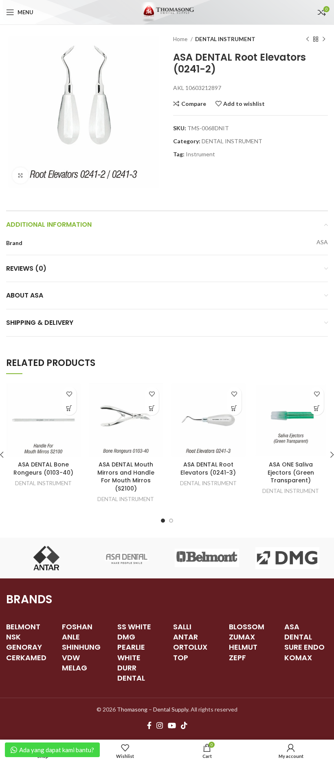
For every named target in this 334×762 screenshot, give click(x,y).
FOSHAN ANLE (77, 632)
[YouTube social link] (171, 725)
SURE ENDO (304, 647)
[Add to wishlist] (69, 394)
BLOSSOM (246, 627)
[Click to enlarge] (20, 175)
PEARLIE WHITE (131, 652)
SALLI (182, 627)
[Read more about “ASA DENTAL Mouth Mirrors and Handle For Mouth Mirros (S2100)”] (152, 408)
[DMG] (287, 558)
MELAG (74, 668)
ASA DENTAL (298, 632)
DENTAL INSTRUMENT (225, 39)
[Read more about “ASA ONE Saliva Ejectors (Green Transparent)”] (317, 408)
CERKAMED (26, 658)
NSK (13, 637)
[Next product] (324, 39)
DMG (126, 637)
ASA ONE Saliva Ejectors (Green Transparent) (291, 472)
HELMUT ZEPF (243, 652)
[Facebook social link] (149, 725)
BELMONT (23, 627)
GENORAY (24, 647)
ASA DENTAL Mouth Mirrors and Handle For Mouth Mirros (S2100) (125, 476)
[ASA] (126, 558)
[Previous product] (307, 39)
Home (181, 39)
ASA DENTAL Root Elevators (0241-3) (208, 468)
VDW (71, 658)
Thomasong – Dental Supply (152, 709)
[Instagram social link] (159, 725)
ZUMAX (242, 637)
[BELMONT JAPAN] (207, 558)
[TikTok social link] (184, 725)
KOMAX (298, 658)
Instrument (200, 154)
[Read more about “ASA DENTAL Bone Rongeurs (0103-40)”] (69, 408)
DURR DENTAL (131, 673)
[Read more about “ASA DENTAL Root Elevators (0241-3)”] (234, 408)
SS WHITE (134, 627)
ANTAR (185, 637)
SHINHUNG (81, 647)
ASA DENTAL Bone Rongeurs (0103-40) (43, 468)
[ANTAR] (46, 558)
